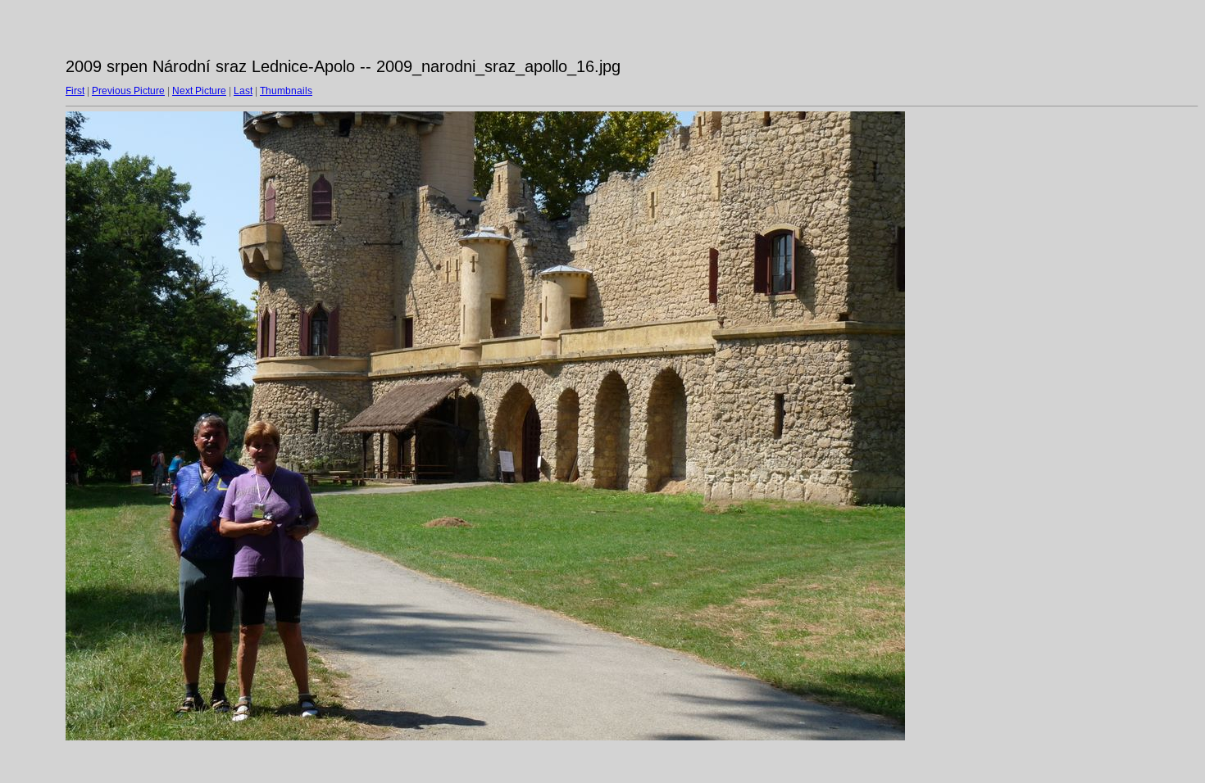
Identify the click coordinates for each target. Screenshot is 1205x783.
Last (243, 91)
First (75, 91)
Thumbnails (286, 91)
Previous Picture (128, 91)
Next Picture (199, 91)
